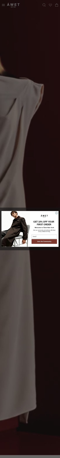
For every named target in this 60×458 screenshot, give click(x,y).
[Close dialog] (56, 213)
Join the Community (44, 241)
